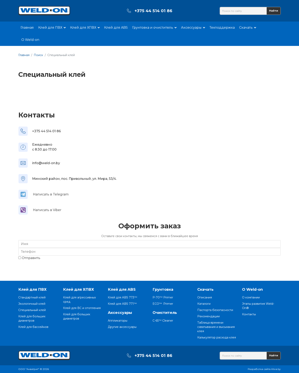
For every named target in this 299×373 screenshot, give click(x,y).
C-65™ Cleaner (163, 320)
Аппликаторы (117, 320)
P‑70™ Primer (163, 297)
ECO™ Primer (163, 304)
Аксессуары (191, 27)
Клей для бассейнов (33, 327)
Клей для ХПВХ (83, 27)
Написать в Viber (47, 210)
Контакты (249, 314)
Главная (27, 27)
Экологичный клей (31, 304)
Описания (204, 297)
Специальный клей (32, 310)
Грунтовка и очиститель (152, 27)
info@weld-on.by (46, 163)
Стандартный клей (32, 297)
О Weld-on (30, 40)
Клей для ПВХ (50, 27)
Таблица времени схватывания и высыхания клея (216, 327)
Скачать (246, 27)
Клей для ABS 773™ (122, 297)
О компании (251, 297)
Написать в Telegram (51, 194)
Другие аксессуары (122, 327)
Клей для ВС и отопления (82, 308)
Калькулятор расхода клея (216, 337)
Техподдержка (222, 27)
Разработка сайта (259, 369)
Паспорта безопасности (215, 310)
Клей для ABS (116, 27)
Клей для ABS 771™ (122, 304)
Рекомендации (208, 316)
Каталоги (204, 304)
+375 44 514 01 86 (153, 10)
